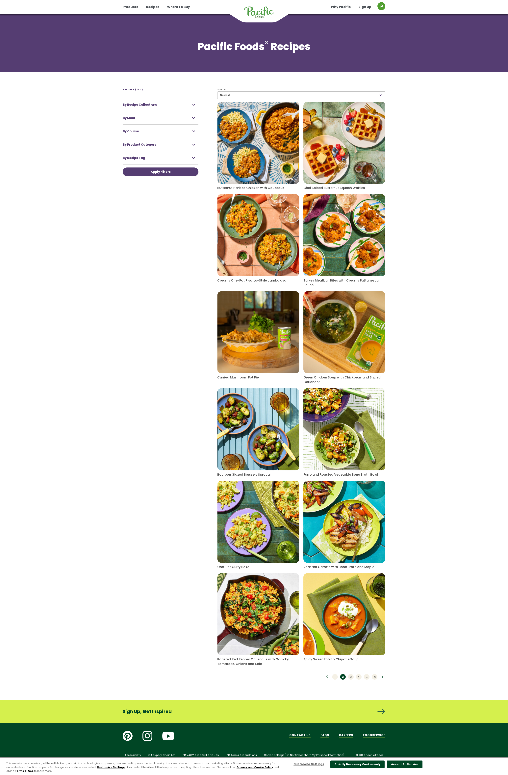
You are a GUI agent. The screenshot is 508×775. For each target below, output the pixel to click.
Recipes (152, 7)
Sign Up (365, 7)
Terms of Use (24, 771)
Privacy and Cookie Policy (255, 767)
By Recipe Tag (134, 158)
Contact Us (300, 735)
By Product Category (139, 144)
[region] (254, 766)
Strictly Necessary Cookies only (357, 764)
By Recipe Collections (140, 105)
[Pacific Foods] (264, 14)
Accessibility (133, 755)
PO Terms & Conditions (241, 755)
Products (130, 7)
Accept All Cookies (404, 764)
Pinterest (128, 736)
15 (374, 677)
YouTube (168, 736)
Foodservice (374, 735)
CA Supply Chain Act (161, 755)
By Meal (129, 118)
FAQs (324, 735)
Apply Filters (161, 172)
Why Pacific (341, 7)
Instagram (147, 736)
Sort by (221, 89)
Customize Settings (111, 767)
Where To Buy (178, 7)
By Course (131, 131)
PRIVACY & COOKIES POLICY (201, 755)
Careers (346, 735)
